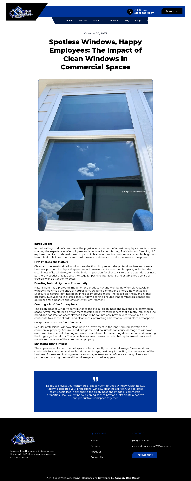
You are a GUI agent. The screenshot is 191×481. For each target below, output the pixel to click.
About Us (98, 20)
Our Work (114, 20)
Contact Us (153, 20)
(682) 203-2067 (140, 440)
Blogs (138, 20)
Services (83, 20)
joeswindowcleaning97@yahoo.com (152, 446)
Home (69, 20)
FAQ (127, 20)
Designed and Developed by (111, 478)
